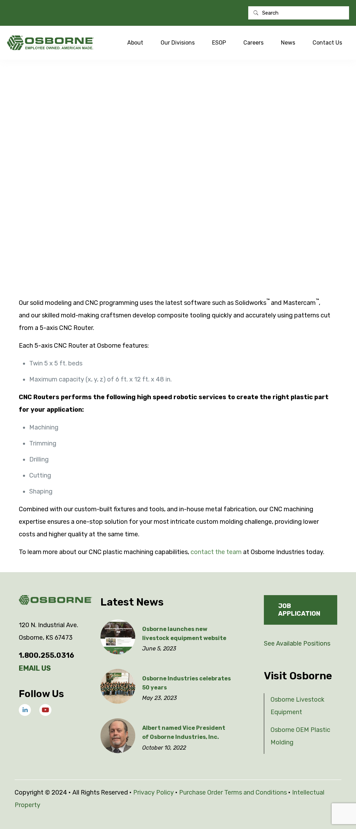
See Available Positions (297, 643)
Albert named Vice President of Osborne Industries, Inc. (183, 732)
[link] (25, 710)
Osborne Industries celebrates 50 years (186, 683)
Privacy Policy (153, 792)
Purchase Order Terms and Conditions (233, 792)
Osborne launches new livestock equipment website (184, 633)
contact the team (216, 552)
